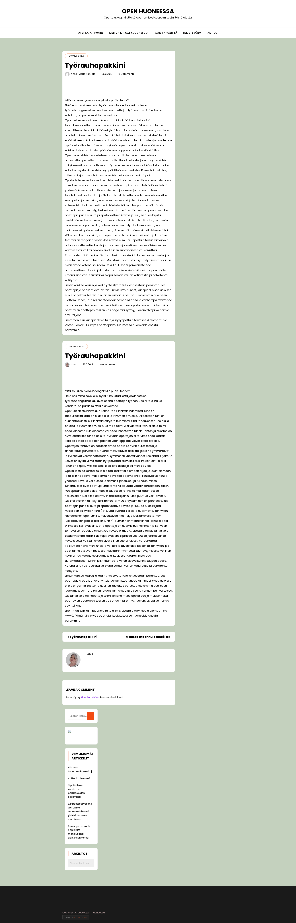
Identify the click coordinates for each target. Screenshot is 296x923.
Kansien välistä (165, 33)
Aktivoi (213, 33)
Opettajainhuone (90, 33)
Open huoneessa (148, 11)
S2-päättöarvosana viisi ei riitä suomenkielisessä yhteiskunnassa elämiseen (80, 811)
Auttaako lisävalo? (79, 778)
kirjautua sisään (90, 697)
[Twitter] (226, 912)
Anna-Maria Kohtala (83, 74)
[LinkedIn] (231, 912)
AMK (73, 364)
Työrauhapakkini (83, 637)
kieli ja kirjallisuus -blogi (129, 33)
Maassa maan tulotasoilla (147, 637)
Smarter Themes (80, 917)
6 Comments (126, 74)
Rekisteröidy (192, 33)
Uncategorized (76, 56)
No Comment (107, 364)
